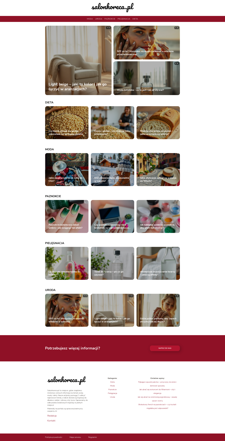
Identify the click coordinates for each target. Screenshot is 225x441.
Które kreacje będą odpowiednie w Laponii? (111, 179)
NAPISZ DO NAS (165, 348)
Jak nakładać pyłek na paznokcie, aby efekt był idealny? (157, 226)
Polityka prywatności (53, 437)
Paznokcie (110, 19)
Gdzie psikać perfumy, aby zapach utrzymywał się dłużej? (158, 320)
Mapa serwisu (75, 437)
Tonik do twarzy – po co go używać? (108, 273)
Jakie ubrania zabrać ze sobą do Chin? (65, 179)
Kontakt (51, 420)
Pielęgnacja (124, 19)
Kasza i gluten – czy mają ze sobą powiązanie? (112, 133)
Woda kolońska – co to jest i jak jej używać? (140, 90)
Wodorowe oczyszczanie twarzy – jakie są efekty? (157, 273)
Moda (90, 19)
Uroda (98, 19)
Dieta (135, 19)
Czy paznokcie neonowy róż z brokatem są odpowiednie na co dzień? (111, 226)
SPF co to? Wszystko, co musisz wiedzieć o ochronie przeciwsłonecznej (145, 53)
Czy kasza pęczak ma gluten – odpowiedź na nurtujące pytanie (66, 133)
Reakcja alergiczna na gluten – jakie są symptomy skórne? (156, 133)
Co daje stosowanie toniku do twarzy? (64, 273)
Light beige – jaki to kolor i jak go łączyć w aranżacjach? (78, 86)
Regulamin (92, 437)
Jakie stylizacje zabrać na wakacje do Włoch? (158, 179)
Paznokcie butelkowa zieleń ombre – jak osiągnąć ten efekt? (65, 226)
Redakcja (52, 415)
